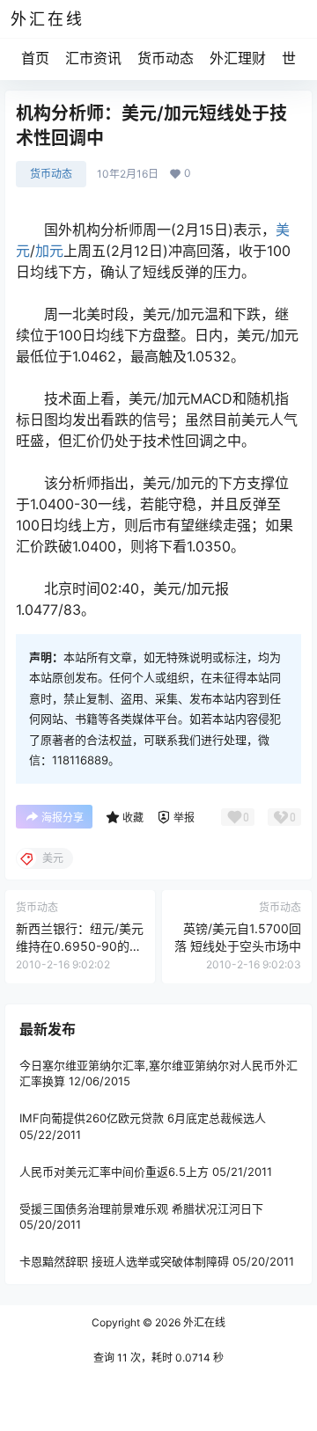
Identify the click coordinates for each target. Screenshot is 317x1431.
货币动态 (165, 58)
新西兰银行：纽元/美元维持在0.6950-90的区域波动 (80, 945)
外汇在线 (203, 1322)
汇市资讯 (93, 58)
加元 (49, 250)
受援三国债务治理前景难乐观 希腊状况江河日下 (141, 1208)
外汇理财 (238, 58)
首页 (35, 58)
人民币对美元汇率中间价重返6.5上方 (114, 1172)
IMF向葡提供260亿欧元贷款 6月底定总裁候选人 (142, 1118)
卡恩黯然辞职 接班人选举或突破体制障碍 (124, 1261)
